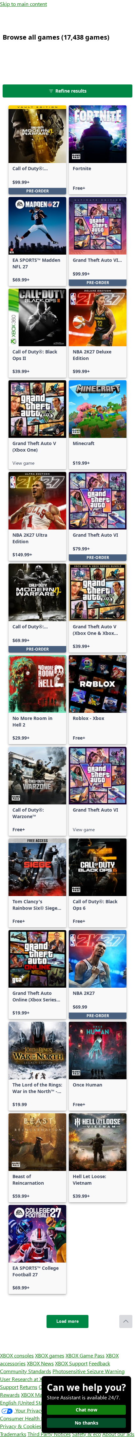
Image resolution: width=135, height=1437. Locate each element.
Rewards (10, 1394)
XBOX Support (71, 1363)
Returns (28, 1386)
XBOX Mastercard (41, 1394)
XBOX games (49, 1355)
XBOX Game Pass (85, 1355)
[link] (37, 149)
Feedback (99, 1363)
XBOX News (40, 1363)
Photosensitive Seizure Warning (88, 1371)
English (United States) (25, 1402)
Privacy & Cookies (20, 1426)
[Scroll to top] (125, 1321)
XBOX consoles (17, 1355)
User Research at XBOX (26, 1378)
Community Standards (25, 1371)
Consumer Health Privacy (28, 1418)
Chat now (86, 1410)
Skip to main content (23, 3)
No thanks (86, 1423)
